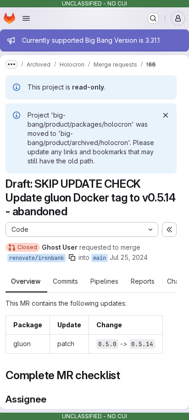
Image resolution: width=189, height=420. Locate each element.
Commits (65, 281)
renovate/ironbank (36, 258)
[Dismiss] (165, 115)
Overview (25, 281)
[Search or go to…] (153, 18)
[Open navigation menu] (26, 18)
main (99, 258)
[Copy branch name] (72, 257)
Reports (143, 281)
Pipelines (104, 281)
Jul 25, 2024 (129, 257)
